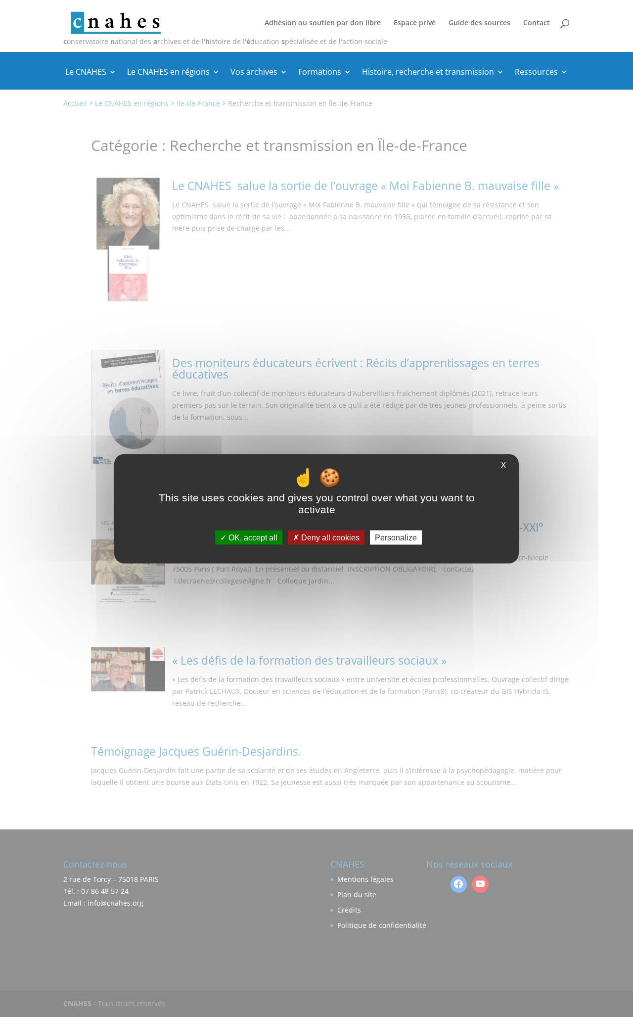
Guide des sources (479, 23)
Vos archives (253, 72)
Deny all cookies (329, 537)
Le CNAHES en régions (168, 72)
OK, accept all (251, 537)
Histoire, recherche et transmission (428, 72)
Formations (319, 72)
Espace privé (415, 23)
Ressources (536, 72)
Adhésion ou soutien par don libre (323, 23)
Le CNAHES (85, 72)
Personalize (396, 537)
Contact (536, 23)
